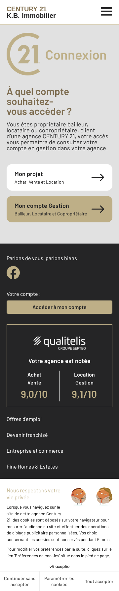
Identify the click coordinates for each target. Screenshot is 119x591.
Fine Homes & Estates (32, 466)
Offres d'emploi (24, 419)
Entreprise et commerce (35, 450)
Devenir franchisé (27, 435)
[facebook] (13, 272)
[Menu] (106, 11)
